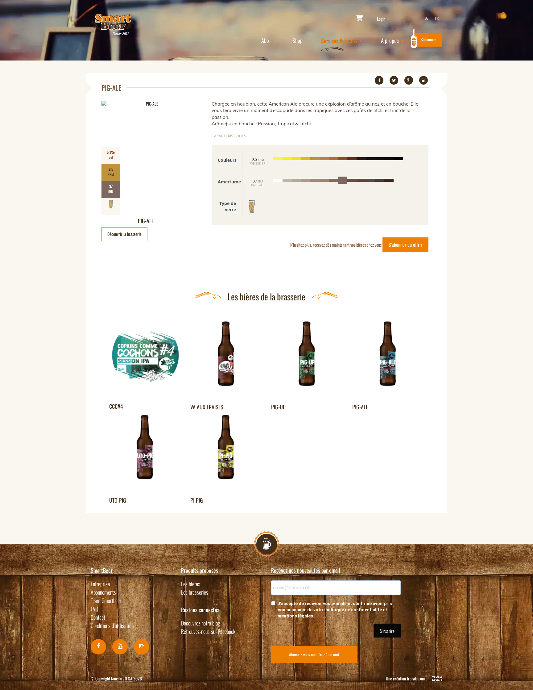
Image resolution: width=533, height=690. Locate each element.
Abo (265, 40)
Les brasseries (194, 592)
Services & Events (340, 40)
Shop (297, 40)
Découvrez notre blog (200, 623)
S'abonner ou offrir (405, 244)
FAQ (94, 609)
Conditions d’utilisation (112, 625)
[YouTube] (120, 646)
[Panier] (359, 18)
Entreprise (100, 584)
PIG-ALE (146, 221)
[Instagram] (141, 646)
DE (426, 18)
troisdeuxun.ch (418, 678)
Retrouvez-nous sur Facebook (208, 631)
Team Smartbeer (106, 600)
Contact (98, 617)
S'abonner (428, 39)
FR (437, 18)
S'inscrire (387, 631)
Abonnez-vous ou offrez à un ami (314, 654)
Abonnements (103, 592)
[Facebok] (98, 646)
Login (381, 19)
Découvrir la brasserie (124, 234)
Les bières (190, 584)
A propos (390, 40)
